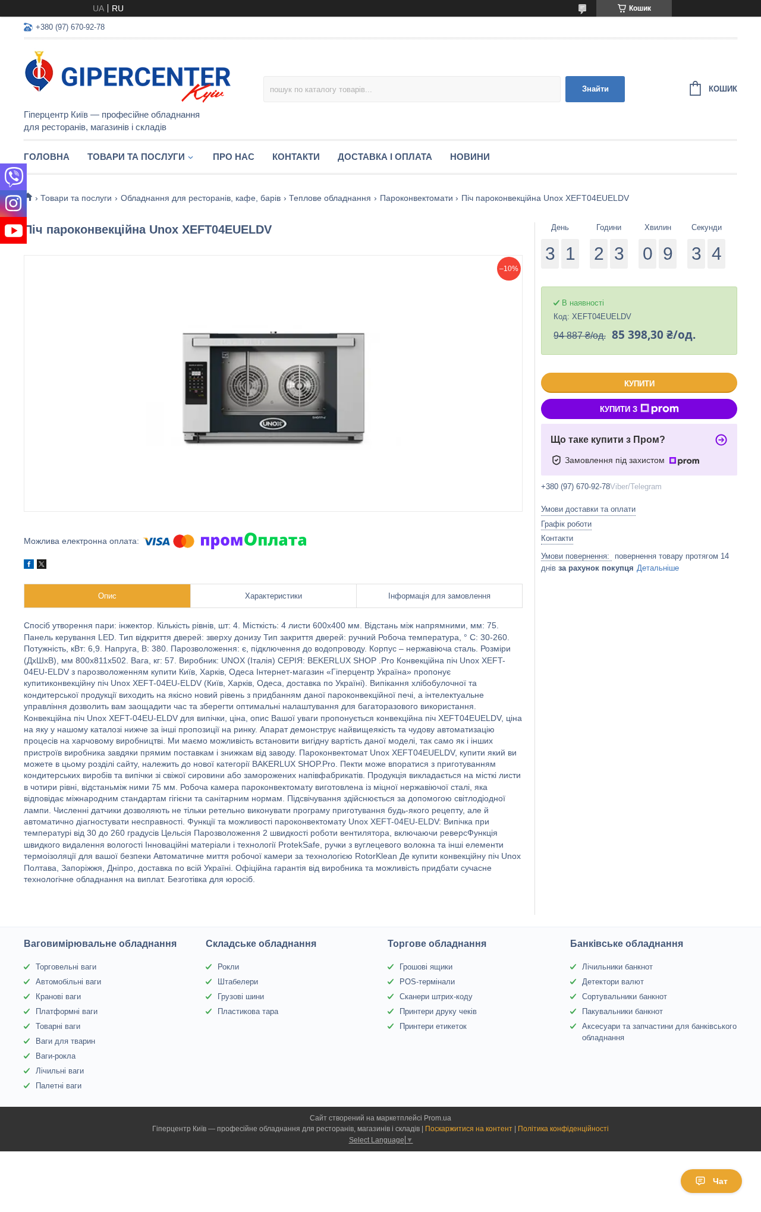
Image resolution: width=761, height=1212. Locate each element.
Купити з (618, 409)
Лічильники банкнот (617, 966)
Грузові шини (241, 996)
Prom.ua (437, 1118)
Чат (720, 1181)
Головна (47, 156)
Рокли (228, 966)
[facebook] (29, 566)
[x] (41, 566)
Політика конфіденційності (563, 1129)
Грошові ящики (426, 966)
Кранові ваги (58, 996)
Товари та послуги (136, 156)
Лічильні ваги (60, 1070)
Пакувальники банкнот (622, 1011)
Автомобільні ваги (68, 981)
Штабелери (238, 981)
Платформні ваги (67, 1011)
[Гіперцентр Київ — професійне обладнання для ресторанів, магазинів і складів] (128, 75)
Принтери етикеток (433, 1026)
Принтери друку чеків (438, 1011)
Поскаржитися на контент (468, 1129)
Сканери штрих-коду (436, 996)
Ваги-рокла (56, 1056)
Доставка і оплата (385, 156)
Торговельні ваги (66, 966)
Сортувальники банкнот (624, 996)
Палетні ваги (58, 1085)
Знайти (595, 88)
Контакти (296, 156)
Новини (470, 156)
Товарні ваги (58, 1026)
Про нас (233, 156)
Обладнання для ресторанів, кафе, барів (201, 198)
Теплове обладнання (330, 198)
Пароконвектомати (416, 198)
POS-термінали (427, 981)
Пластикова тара (248, 1011)
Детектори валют (613, 981)
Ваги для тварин (65, 1041)
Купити (639, 383)
